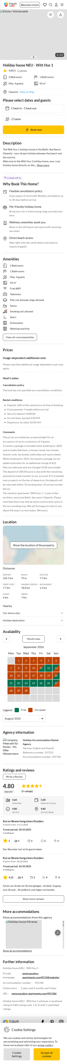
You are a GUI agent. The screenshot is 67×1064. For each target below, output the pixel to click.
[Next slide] (58, 933)
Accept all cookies (47, 1054)
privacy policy (45, 1045)
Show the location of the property (33, 545)
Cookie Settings (17, 1054)
